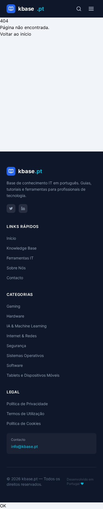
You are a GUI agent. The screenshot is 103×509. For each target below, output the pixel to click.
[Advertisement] (51, 91)
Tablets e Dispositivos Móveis (33, 375)
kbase (31, 8)
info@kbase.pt (24, 446)
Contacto (15, 277)
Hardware (15, 316)
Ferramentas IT (20, 258)
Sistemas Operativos (25, 355)
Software (15, 365)
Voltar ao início (15, 34)
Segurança (16, 345)
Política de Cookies (24, 423)
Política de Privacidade (27, 403)
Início (11, 238)
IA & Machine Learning (27, 326)
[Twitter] (11, 208)
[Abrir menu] (91, 9)
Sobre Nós (16, 267)
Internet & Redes (22, 335)
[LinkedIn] (23, 208)
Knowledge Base (22, 248)
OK (3, 505)
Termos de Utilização (25, 413)
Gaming (13, 306)
